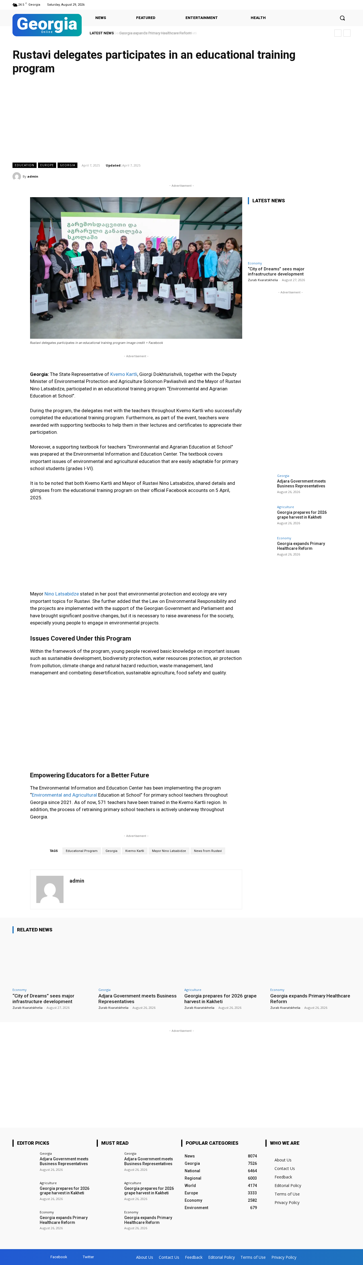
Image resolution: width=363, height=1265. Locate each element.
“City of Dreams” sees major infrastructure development (276, 271)
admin (32, 176)
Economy (255, 263)
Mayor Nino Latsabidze (169, 851)
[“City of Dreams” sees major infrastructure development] (290, 233)
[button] (342, 18)
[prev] (337, 33)
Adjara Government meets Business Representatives (301, 483)
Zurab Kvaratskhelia (263, 280)
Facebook (58, 1257)
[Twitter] (347, 4)
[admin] (17, 176)
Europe (47, 165)
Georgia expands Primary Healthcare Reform (154, 33)
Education (24, 165)
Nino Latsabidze (62, 594)
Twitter (88, 1257)
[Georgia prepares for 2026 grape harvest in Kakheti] (260, 518)
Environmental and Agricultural (64, 795)
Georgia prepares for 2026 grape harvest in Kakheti (302, 514)
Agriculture (285, 506)
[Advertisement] (181, 118)
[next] (347, 33)
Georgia (67, 165)
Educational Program (82, 851)
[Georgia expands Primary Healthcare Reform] (260, 549)
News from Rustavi (208, 851)
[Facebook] (339, 4)
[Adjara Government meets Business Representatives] (260, 487)
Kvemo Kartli (123, 374)
